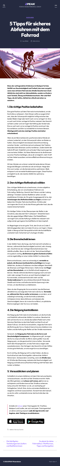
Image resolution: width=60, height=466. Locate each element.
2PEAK (26, 41)
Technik (21, 429)
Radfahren (30, 17)
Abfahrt (12, 429)
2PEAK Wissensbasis (14, 461)
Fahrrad (16, 429)
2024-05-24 (36, 41)
